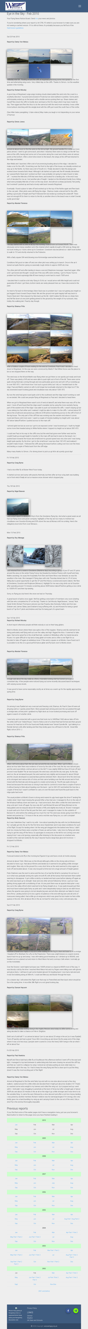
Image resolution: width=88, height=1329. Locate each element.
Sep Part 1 (13, 1262)
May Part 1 (14, 1237)
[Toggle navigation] (80, 6)
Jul (53, 1147)
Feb (34, 1143)
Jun (34, 1147)
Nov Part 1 (51, 1262)
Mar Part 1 (51, 1250)
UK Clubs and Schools (35, 1320)
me (36, 19)
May (16, 1147)
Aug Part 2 (75, 1219)
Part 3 (72, 1257)
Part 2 (75, 1232)
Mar (53, 1143)
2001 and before (44, 1291)
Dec (72, 1152)
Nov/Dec (53, 1284)
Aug (71, 1147)
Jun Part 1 (32, 1237)
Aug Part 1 (68, 1219)
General (29, 1316)
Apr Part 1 (69, 1232)
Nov (53, 1152)
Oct (35, 1152)
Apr (72, 1143)
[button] (68, 1310)
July (53, 1183)
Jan (16, 1125)
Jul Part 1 (51, 1277)
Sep (16, 1152)
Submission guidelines (15, 28)
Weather (30, 1318)
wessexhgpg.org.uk (50, 1326)
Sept (16, 1284)
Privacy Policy (32, 1308)
